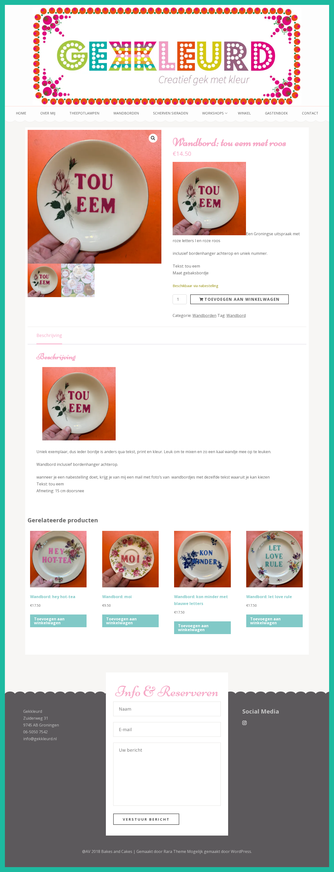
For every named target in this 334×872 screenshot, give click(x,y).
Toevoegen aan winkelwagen (242, 299)
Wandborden (126, 113)
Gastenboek (276, 113)
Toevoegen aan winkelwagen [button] (49, 621)
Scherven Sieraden (170, 113)
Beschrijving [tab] (49, 335)
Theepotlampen (84, 113)
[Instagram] (244, 723)
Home (21, 113)
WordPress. (241, 851)
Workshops (213, 113)
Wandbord (236, 315)
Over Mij (47, 113)
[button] (153, 138)
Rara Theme (175, 851)
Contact (310, 113)
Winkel (244, 113)
